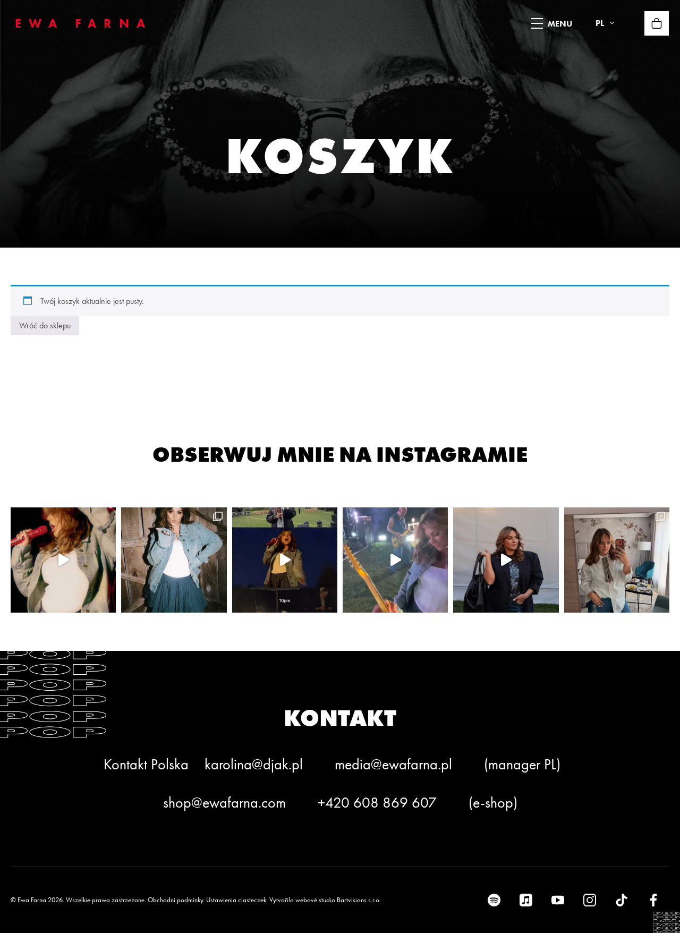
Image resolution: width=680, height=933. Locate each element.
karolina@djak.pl (254, 764)
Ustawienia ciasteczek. (237, 900)
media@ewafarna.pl (393, 764)
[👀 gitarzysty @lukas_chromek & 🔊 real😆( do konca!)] (395, 560)
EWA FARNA (83, 23)
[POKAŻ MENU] (537, 23)
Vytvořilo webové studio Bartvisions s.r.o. (325, 900)
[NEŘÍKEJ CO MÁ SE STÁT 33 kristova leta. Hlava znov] (616, 560)
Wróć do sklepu (45, 325)
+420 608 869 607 (377, 802)
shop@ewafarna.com (224, 802)
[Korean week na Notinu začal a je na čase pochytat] (505, 560)
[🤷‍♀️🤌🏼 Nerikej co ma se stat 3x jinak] (284, 560)
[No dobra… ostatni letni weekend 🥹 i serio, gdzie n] (63, 560)
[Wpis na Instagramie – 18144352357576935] (173, 560)
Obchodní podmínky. (176, 900)
